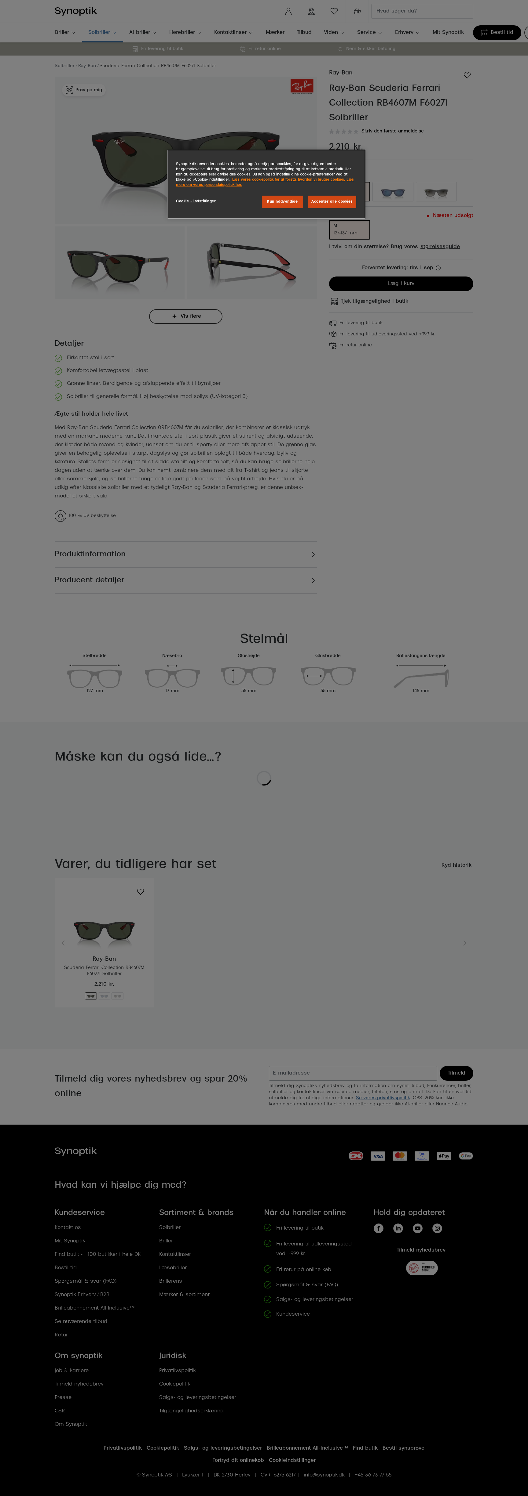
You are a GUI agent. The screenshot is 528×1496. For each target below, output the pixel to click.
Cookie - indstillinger (196, 201)
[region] (266, 184)
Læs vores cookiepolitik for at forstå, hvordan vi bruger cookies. (288, 180)
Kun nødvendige (282, 202)
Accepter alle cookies (332, 202)
